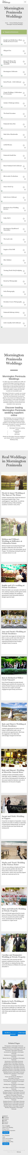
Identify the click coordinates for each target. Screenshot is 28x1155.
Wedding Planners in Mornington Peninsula (13, 1101)
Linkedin (5, 1123)
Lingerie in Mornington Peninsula (14, 1095)
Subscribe (5, 1132)
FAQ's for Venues (6, 1140)
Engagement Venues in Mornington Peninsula (14, 1049)
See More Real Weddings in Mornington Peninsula (15, 1033)
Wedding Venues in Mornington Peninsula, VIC (13, 1047)
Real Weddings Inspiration (8, 1130)
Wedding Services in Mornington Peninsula (13, 1102)
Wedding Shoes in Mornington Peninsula (14, 1104)
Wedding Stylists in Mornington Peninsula (14, 1106)
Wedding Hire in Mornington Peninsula (13, 1090)
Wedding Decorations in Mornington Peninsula (13, 1070)
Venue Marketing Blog (7, 1141)
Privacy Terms (5, 1129)
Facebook (6, 1117)
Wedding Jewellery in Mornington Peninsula (14, 1093)
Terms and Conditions (7, 1138)
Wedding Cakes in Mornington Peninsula (14, 1064)
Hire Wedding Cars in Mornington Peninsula (14, 1067)
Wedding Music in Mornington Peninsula (14, 1096)
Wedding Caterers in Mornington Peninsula (13, 1066)
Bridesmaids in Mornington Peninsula (14, 1062)
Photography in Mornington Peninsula (14, 1046)
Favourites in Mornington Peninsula (14, 1050)
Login (3, 1137)
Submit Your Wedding (7, 1127)
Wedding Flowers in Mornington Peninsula (13, 1079)
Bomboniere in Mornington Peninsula (14, 1061)
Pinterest (5, 1122)
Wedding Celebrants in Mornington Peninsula (14, 1069)
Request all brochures (11, 32)
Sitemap (19, 1152)
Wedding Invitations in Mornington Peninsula (14, 1092)
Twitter (5, 1120)
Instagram (6, 1119)
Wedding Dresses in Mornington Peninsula (13, 1072)
